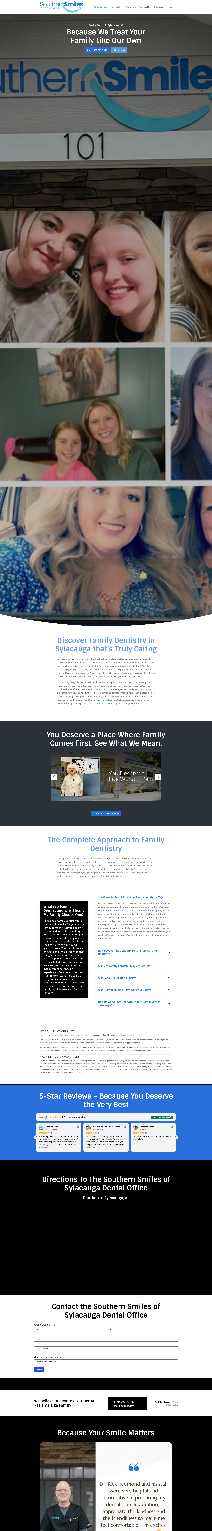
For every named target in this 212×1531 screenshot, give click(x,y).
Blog (170, 7)
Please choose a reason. (48, 1357)
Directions (119, 50)
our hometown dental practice (109, 703)
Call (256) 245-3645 (97, 50)
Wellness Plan (145, 7)
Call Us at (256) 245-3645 (106, 813)
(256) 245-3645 (172, 1404)
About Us (116, 7)
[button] (176, 1137)
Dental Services (100, 7)
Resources (158, 7)
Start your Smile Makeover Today (124, 1403)
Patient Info (131, 7)
